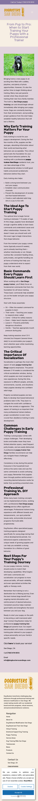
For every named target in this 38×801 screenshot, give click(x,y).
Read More (28, 781)
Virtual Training (11, 729)
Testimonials (10, 744)
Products (9, 750)
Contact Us (10, 753)
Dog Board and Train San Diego (17, 726)
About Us (9, 719)
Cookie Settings (26, 787)
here (10, 643)
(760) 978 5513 (13, 653)
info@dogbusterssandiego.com (17, 660)
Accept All (18, 792)
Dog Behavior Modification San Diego (19, 723)
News (8, 747)
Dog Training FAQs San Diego (16, 741)
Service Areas (11, 738)
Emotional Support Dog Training (17, 732)
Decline (10, 787)
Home (8, 716)
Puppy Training (11, 735)
